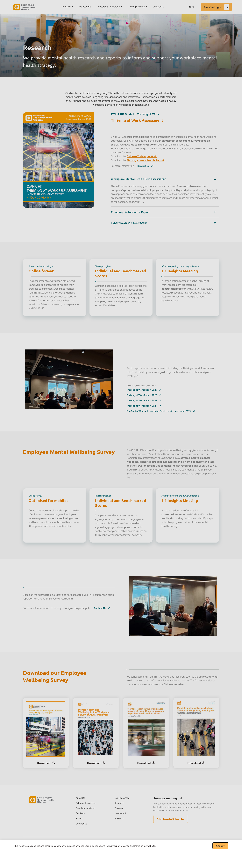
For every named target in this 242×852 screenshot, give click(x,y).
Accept (220, 846)
